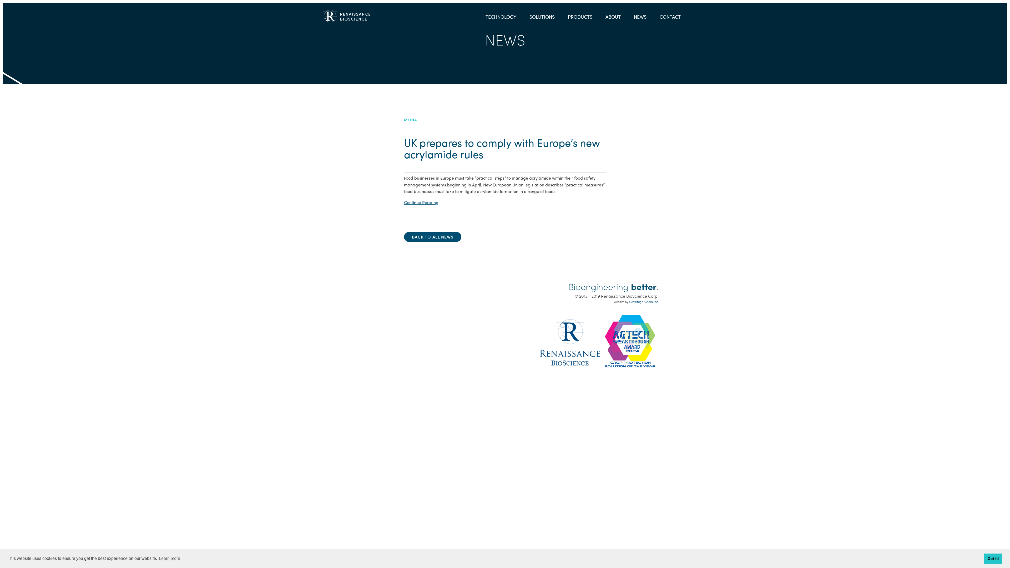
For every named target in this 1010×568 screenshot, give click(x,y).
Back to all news (432, 237)
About (613, 16)
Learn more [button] (169, 558)
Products (580, 16)
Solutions (542, 16)
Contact (670, 16)
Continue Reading (421, 202)
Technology (501, 16)
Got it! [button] (993, 558)
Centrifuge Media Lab (644, 302)
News (640, 16)
